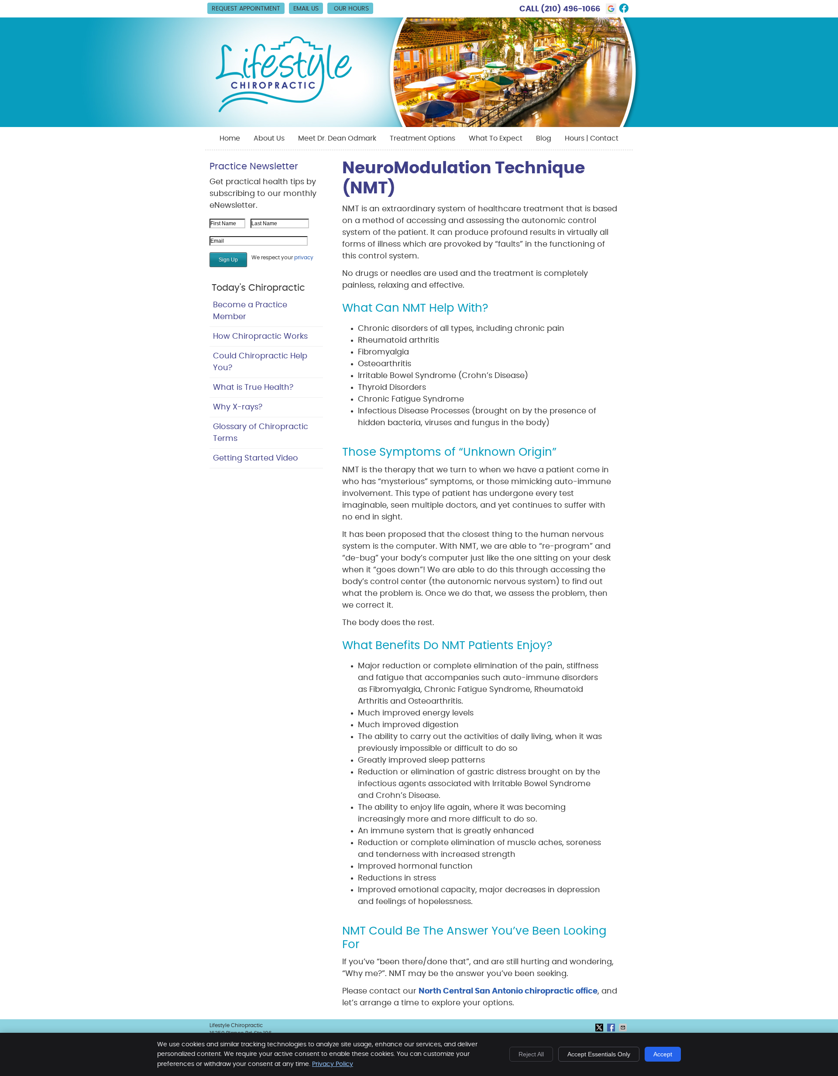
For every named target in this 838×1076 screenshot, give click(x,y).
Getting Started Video (255, 458)
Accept (662, 1054)
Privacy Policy (332, 1064)
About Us (269, 138)
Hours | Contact (591, 138)
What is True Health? (253, 388)
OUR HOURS (351, 9)
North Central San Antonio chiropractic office (508, 991)
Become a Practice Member (250, 311)
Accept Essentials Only (598, 1054)
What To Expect (495, 138)
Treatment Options (422, 138)
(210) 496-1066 (570, 9)
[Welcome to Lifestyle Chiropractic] (284, 111)
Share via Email (623, 1027)
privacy (303, 257)
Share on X (600, 1027)
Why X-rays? (237, 407)
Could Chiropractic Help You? (260, 362)
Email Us (306, 9)
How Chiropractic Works (260, 336)
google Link (611, 8)
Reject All (531, 1054)
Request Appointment (246, 9)
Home (230, 138)
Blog (543, 138)
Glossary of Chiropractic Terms (260, 433)
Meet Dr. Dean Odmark (337, 138)
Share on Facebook (612, 1027)
